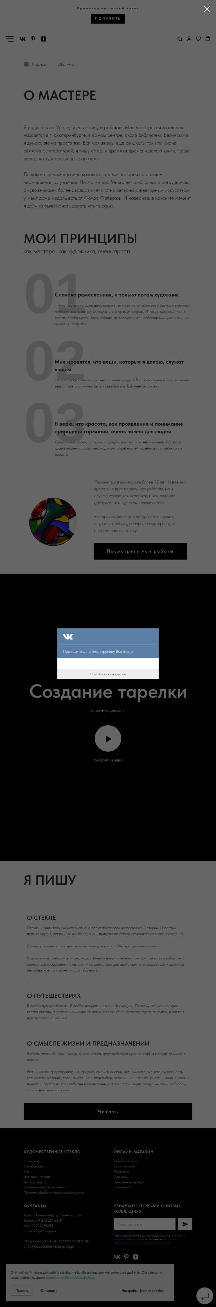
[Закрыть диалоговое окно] (207, 9)
